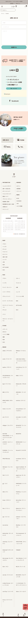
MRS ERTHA (18, 433)
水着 (17, 287)
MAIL (9, 147)
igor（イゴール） (6, 516)
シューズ (4, 259)
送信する (14, 47)
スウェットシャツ (6, 296)
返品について (5, 196)
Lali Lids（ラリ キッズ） (8, 575)
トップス (4, 246)
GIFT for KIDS (19, 305)
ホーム (2, 13)
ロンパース (5, 254)
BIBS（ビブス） (6, 392)
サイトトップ (5, 209)
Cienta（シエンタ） (7, 408)
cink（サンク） (6, 417)
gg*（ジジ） (5, 483)
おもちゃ (4, 331)
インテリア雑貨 (6, 334)
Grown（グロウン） (7, 500)
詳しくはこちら (14, 88)
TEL (21, 147)
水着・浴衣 (5, 257)
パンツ (4, 314)
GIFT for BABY (6, 267)
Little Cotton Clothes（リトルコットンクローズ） (21, 360)
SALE (4, 270)
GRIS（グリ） (5, 491)
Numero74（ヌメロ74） (21, 450)
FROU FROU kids (6, 458)
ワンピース (5, 251)
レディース (5, 329)
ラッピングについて (7, 193)
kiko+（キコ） (6, 566)
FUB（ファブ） (6, 475)
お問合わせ (5, 206)
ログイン (18, 186)
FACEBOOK (19, 201)
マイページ (19, 191)
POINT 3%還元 (18, 128)
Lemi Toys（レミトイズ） (8, 591)
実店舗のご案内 (6, 201)
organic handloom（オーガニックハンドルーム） (21, 468)
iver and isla (5, 525)
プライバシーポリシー (7, 199)
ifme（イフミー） (6, 508)
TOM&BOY (18, 550)
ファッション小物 (20, 296)
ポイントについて (6, 191)
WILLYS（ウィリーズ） (21, 566)
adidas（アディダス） (7, 350)
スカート (18, 278)
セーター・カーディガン (8, 300)
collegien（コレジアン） (8, 425)
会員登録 (18, 188)
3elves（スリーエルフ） (21, 591)
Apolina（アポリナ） (7, 367)
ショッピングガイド (7, 186)
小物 (3, 262)
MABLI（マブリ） (20, 375)
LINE (18, 203)
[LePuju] (14, 6)
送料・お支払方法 (6, 188)
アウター (4, 244)
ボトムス (4, 249)
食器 (3, 337)
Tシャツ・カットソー (7, 287)
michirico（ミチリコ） (21, 400)
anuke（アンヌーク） (7, 359)
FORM (22, 140)
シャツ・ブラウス (6, 291)
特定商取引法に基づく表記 (8, 204)
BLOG (18, 198)
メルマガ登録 (19, 206)
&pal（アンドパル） (7, 384)
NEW (4, 264)
